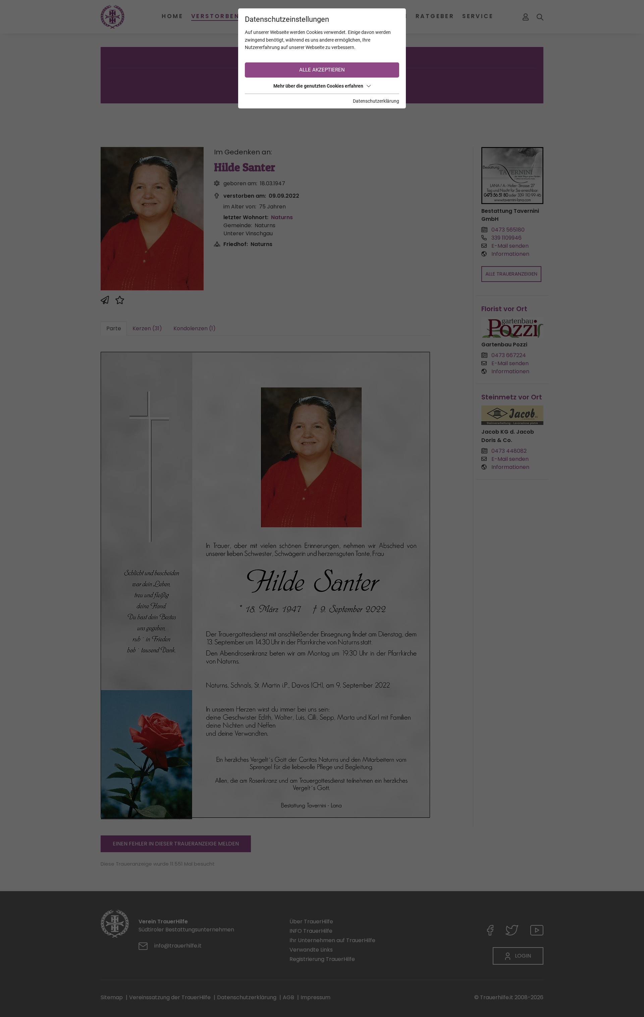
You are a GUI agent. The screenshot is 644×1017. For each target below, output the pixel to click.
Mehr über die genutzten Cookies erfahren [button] (318, 86)
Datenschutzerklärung (376, 101)
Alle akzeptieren (322, 70)
